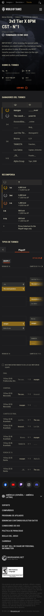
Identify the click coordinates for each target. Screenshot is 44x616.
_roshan (31, 122)
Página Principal (7, 17)
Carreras (6, 541)
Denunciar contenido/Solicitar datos (20, 521)
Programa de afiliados (12, 516)
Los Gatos (18, 150)
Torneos (18, 17)
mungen (17, 110)
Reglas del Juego (10, 536)
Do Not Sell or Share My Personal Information (18, 547)
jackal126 (32, 116)
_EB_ (16, 155)
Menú (40, 9)
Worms (17, 138)
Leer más (20, 88)
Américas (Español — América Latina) (20, 496)
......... (16, 127)
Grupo (6, 261)
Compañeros (8, 510)
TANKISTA (18, 144)
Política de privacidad (12, 531)
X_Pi (30, 139)
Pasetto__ (32, 156)
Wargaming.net (15, 611)
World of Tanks (12, 9)
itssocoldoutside (20, 121)
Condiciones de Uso (11, 526)
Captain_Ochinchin (35, 150)
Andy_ (31, 127)
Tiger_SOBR (33, 161)
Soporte (6, 505)
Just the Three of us (20, 133)
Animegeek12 (33, 133)
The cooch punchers (20, 116)
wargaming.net (13, 558)
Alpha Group (19, 161)
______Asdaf (33, 110)
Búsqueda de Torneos (30, 17)
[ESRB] (12, 572)
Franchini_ (32, 144)
